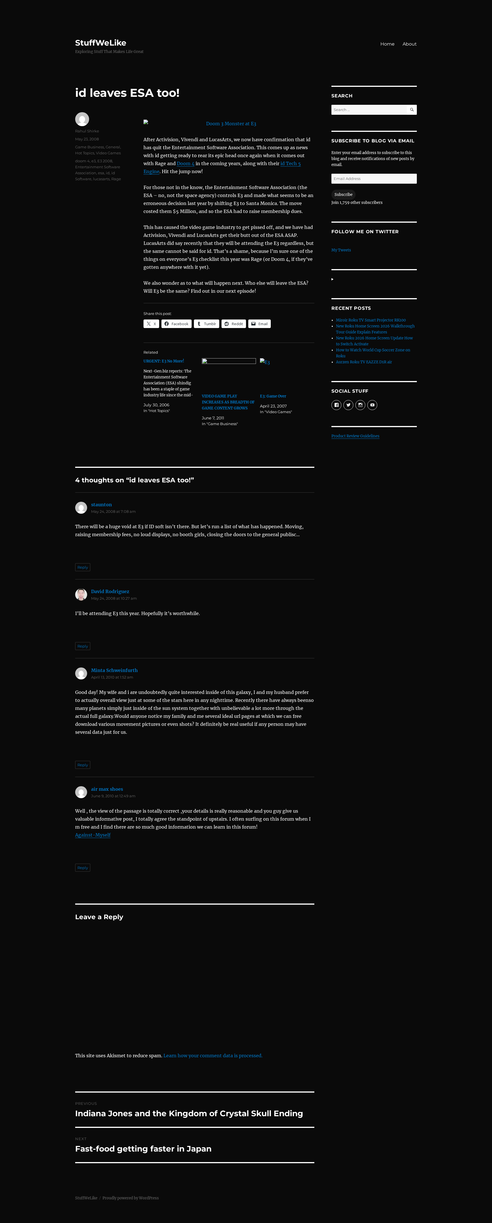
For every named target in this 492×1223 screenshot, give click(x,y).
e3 (93, 161)
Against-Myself (92, 835)
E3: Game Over (273, 396)
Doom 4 (185, 163)
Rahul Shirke (87, 131)
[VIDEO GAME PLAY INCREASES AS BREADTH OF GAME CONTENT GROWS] (229, 373)
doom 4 (82, 161)
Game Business (89, 147)
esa (101, 173)
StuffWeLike (100, 43)
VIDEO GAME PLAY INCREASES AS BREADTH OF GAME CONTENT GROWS (228, 402)
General (113, 147)
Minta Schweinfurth (114, 670)
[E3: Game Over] (287, 373)
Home (387, 44)
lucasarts (101, 179)
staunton (101, 504)
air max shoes (107, 789)
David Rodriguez (110, 591)
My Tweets (341, 250)
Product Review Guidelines (355, 436)
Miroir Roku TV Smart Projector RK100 (371, 320)
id (108, 173)
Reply (82, 567)
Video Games (108, 153)
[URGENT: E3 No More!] (173, 386)
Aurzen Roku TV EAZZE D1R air (364, 362)
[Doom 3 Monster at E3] (229, 124)
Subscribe (343, 194)
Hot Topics (84, 153)
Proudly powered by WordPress (130, 1198)
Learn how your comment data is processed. (213, 1055)
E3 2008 (104, 161)
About (410, 44)
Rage (116, 179)
